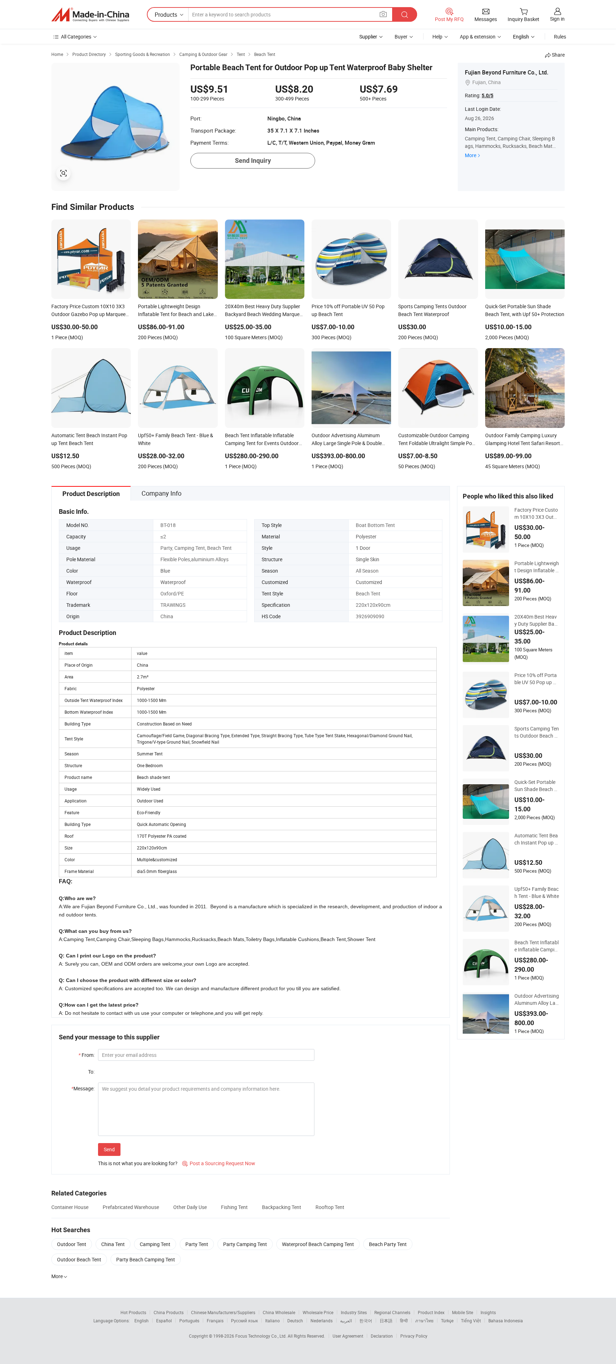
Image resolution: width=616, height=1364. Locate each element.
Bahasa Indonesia (505, 1320)
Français (215, 1320)
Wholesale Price (318, 1312)
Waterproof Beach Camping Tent (318, 1244)
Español (164, 1320)
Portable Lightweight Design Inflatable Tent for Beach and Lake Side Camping (536, 567)
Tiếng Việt (471, 1320)
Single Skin (367, 559)
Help (437, 36)
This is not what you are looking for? (138, 1163)
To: (91, 1071)
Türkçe (447, 1320)
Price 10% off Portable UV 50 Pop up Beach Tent (536, 679)
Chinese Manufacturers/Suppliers (223, 1312)
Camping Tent (155, 1244)
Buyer (401, 36)
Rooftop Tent (329, 1207)
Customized (369, 582)
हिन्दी (404, 1320)
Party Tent (196, 1244)
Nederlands (321, 1320)
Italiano (272, 1320)
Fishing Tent (234, 1207)
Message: (82, 1088)
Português (189, 1320)
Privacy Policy (413, 1336)
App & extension (478, 36)
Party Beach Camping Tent (145, 1259)
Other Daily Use (190, 1207)
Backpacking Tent (281, 1207)
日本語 (386, 1320)
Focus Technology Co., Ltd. (261, 1336)
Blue (165, 570)
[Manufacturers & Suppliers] (90, 14)
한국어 (365, 1320)
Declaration (382, 1336)
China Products (169, 1312)
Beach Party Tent (388, 1244)
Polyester (366, 536)
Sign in (557, 18)
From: (86, 1055)
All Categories (76, 36)
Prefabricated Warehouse (131, 1207)
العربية (346, 1320)
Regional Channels (392, 1312)
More (470, 155)
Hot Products (133, 1312)
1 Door (363, 547)
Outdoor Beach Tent (79, 1259)
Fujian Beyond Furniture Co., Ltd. (506, 72)
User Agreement (348, 1336)
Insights (488, 1312)
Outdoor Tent (71, 1244)
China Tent (113, 1244)
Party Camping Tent (245, 1244)
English (141, 1320)
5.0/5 (487, 95)
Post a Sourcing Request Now (218, 1163)
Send (109, 1149)
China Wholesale (279, 1312)
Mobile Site (462, 1312)
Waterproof (173, 582)
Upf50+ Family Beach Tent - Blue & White (536, 892)
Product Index (431, 1312)
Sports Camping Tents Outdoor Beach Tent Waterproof (536, 732)
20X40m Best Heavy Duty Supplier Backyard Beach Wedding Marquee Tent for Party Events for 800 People (536, 620)
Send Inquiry (253, 160)
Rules (560, 36)
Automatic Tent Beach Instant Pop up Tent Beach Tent (536, 839)
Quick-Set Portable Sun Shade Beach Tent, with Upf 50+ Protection (536, 786)
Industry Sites (354, 1312)
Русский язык (244, 1320)
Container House (69, 1207)
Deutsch (295, 1320)
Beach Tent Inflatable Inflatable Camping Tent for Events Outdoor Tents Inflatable (536, 946)
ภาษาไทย (424, 1320)
